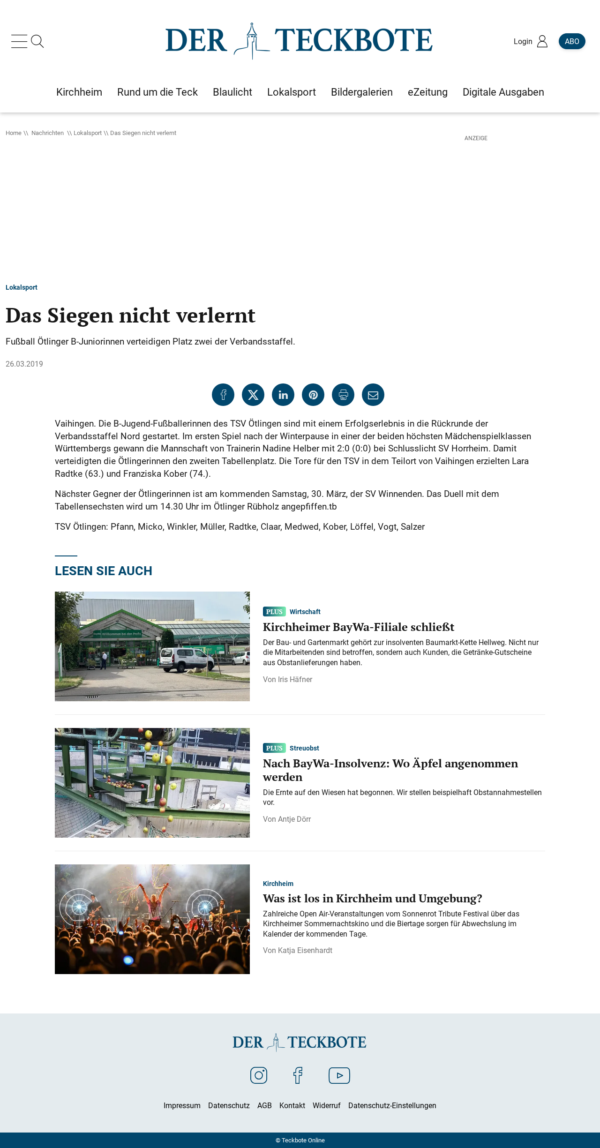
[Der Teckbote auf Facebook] (297, 1075)
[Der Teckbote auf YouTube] (339, 1075)
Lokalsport (88, 132)
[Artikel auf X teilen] (253, 394)
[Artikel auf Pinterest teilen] (313, 394)
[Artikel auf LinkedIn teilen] (283, 394)
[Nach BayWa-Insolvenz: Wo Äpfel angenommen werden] (152, 782)
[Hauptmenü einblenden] (21, 41)
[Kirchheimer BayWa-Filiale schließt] (152, 646)
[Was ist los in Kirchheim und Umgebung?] (152, 919)
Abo (572, 41)
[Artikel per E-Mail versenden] (373, 394)
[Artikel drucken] (343, 394)
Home (14, 132)
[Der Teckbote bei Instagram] (258, 1075)
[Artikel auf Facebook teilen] (223, 394)
